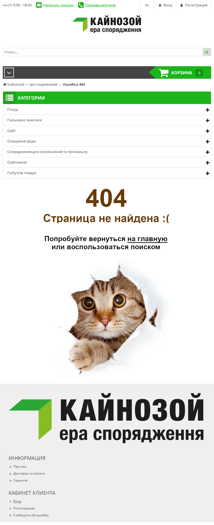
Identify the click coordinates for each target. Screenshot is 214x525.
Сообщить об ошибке (31, 515)
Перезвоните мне (100, 5)
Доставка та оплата (29, 473)
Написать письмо (58, 5)
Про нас (19, 466)
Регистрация (24, 508)
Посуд (12, 109)
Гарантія (20, 480)
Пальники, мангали (24, 119)
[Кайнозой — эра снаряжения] (107, 24)
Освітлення (17, 162)
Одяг (11, 130)
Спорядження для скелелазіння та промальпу (47, 151)
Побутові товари (21, 172)
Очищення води (21, 141)
